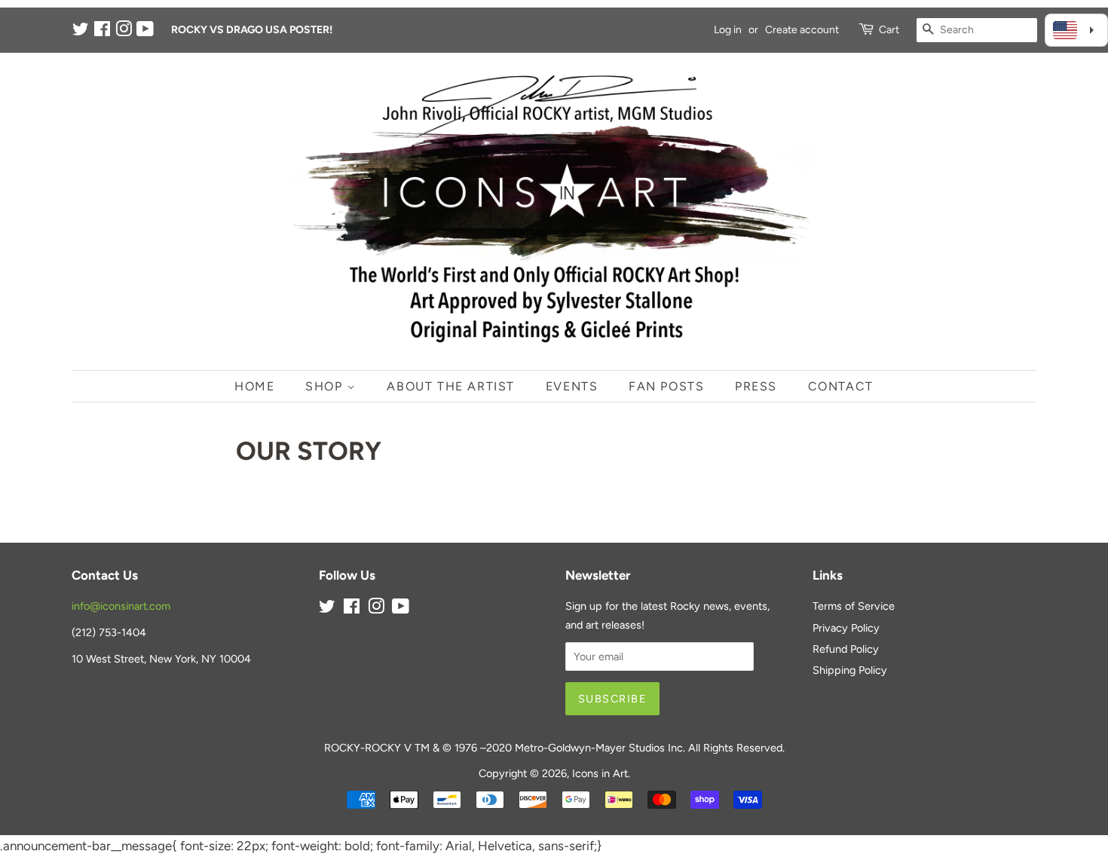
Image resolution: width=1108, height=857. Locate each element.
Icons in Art (600, 773)
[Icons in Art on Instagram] (123, 32)
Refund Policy (846, 649)
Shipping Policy (850, 670)
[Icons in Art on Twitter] (80, 32)
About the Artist (451, 386)
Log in (728, 29)
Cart (889, 29)
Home (254, 386)
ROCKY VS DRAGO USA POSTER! (251, 29)
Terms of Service (854, 606)
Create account (802, 29)
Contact (841, 386)
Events (572, 386)
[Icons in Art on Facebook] (102, 32)
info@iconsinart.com (121, 606)
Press (756, 386)
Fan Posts (666, 386)
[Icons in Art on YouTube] (145, 32)
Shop (326, 386)
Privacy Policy (846, 628)
